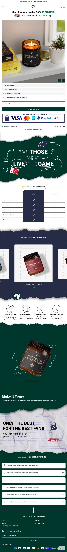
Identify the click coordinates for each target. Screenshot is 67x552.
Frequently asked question (10, 526)
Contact (4, 523)
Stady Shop (9, 544)
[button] (60, 6)
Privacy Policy (39, 523)
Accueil (4, 521)
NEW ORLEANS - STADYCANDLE (36, 516)
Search (37, 521)
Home (23, 516)
